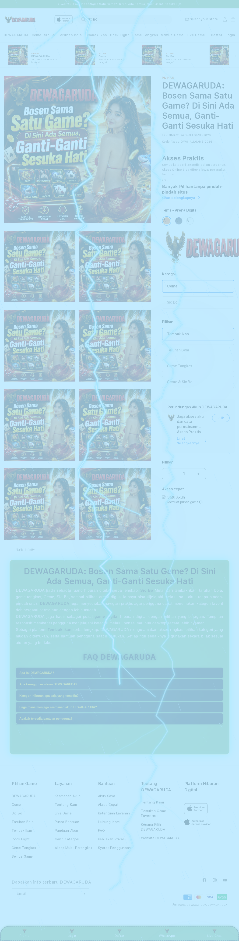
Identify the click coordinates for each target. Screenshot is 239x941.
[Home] (20, 19)
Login (72, 935)
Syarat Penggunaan (114, 848)
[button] (16, 35)
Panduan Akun (66, 830)
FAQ (101, 830)
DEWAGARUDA (16, 35)
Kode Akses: (171, 141)
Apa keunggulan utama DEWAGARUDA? (48, 684)
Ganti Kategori (67, 839)
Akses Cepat (108, 805)
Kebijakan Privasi (112, 839)
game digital (106, 617)
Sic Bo (49, 35)
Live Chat (214, 935)
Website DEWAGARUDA (160, 838)
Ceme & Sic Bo (180, 382)
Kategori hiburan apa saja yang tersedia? (49, 695)
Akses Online (172, 169)
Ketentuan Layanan (114, 813)
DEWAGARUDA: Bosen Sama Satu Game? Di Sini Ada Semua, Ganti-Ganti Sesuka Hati (120, 4)
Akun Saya (106, 796)
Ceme (36, 35)
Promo (24, 935)
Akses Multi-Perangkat (73, 848)
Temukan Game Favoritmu (153, 813)
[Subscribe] (83, 894)
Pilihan (167, 462)
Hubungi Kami (109, 822)
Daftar (119, 935)
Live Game (196, 35)
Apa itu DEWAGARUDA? (36, 673)
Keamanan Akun (68, 796)
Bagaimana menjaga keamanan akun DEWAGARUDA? (58, 707)
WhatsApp (167, 935)
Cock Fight (119, 35)
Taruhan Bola (70, 35)
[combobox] (124, 19)
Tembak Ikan (96, 35)
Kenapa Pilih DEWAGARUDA (153, 827)
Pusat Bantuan (67, 822)
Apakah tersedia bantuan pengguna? (45, 718)
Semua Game (172, 35)
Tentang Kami (66, 805)
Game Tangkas (145, 35)
